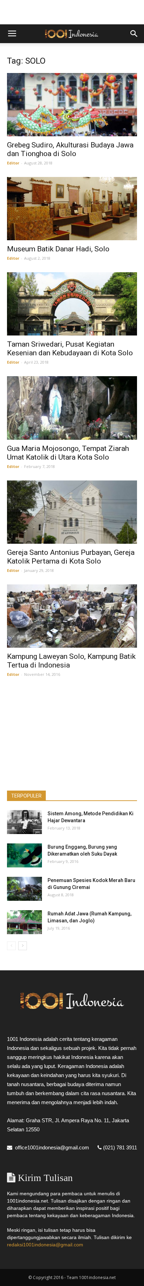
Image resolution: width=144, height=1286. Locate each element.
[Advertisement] (72, 12)
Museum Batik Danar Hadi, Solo (58, 249)
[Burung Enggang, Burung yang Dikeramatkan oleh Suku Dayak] (24, 855)
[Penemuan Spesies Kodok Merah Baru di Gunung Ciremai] (24, 889)
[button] (134, 33)
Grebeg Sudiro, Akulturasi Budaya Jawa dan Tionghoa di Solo (70, 149)
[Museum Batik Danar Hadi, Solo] (72, 208)
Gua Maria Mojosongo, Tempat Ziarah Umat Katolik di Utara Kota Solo (68, 452)
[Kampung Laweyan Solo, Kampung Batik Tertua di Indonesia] (72, 616)
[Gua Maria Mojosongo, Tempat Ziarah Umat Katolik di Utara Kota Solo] (72, 407)
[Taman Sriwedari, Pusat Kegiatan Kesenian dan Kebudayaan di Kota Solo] (72, 303)
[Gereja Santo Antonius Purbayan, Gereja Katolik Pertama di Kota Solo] (72, 512)
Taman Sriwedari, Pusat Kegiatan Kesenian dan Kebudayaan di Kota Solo (70, 348)
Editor (13, 162)
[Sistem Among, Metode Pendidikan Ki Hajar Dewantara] (24, 822)
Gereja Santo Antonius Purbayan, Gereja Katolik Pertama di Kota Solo (71, 556)
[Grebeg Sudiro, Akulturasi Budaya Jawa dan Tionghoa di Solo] (72, 104)
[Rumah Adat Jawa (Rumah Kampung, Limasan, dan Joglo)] (24, 922)
